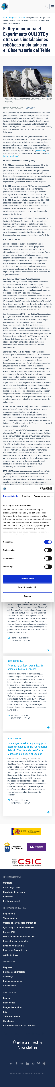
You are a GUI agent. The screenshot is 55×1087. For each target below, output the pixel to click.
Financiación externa (13, 945)
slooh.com (14, 156)
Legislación (9, 913)
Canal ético (8, 1021)
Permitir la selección (27, 587)
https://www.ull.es (37, 847)
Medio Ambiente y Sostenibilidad (19, 936)
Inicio (5, 17)
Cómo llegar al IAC (12, 887)
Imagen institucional (13, 1007)
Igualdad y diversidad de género (18, 927)
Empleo (7, 998)
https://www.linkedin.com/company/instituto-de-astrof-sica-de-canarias (27, 1063)
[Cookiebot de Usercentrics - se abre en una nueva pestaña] (40, 488)
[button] (27, 81)
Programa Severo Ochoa (15, 950)
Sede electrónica (11, 1016)
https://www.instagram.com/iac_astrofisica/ (22, 1063)
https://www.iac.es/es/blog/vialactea (44, 1063)
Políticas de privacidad (14, 972)
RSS (5, 1012)
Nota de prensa (15, 661)
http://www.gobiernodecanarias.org (13, 847)
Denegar (28, 596)
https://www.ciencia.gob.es (26, 831)
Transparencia (10, 918)
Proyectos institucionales (15, 941)
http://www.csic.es (26, 862)
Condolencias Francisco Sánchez (19, 1025)
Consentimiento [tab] (10, 496)
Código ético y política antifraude (19, 923)
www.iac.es (40, 151)
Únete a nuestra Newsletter (27, 1045)
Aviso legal (8, 976)
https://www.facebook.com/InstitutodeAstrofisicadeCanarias (16, 1063)
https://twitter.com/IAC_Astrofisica (10, 1063)
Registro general (11, 901)
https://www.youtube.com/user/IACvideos (33, 1063)
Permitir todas (27, 579)
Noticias (22, 17)
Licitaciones (9, 1002)
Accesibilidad (9, 985)
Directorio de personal (14, 892)
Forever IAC (9, 932)
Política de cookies (12, 981)
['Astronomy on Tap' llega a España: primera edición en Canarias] (48, 727)
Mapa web (8, 967)
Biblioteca (8, 896)
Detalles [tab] (26, 496)
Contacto (7, 883)
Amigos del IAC (10, 955)
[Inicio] (4, 6)
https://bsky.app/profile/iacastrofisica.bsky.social (39, 1063)
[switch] (48, 550)
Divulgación (13, 17)
